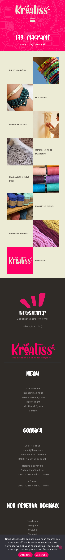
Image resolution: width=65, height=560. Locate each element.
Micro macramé (41, 97)
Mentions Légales (33, 406)
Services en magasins (33, 397)
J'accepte (25, 554)
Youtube (32, 529)
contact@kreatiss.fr (32, 450)
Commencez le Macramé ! (18, 233)
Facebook (32, 521)
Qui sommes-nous (33, 393)
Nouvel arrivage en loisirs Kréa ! (19, 179)
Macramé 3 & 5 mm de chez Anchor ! (43, 151)
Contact (33, 410)
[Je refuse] (60, 547)
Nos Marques (33, 388)
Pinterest (32, 534)
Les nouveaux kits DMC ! (18, 124)
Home (23, 44)
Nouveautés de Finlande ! (44, 206)
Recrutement (33, 401)
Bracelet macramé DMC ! (18, 70)
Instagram (32, 525)
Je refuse (41, 554)
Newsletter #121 (40, 260)
